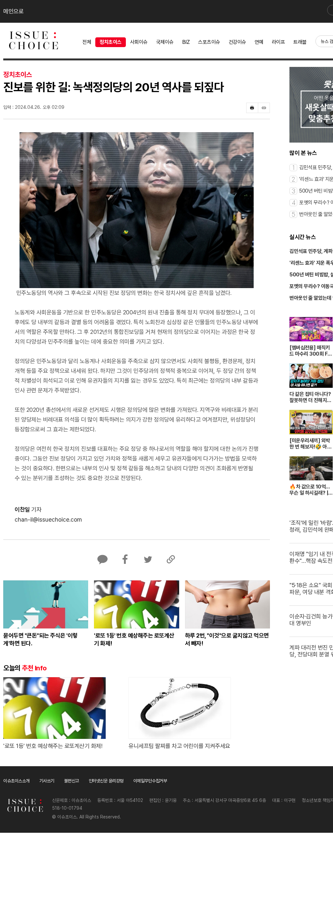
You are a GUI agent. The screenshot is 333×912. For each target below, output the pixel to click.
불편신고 (71, 780)
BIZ (186, 42)
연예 (259, 42)
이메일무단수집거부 (150, 780)
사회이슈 (139, 42)
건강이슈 (237, 42)
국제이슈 (165, 42)
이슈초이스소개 (16, 780)
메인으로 (13, 11)
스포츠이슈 (209, 42)
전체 (86, 42)
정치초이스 (111, 42)
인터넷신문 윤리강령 (106, 780)
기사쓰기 (46, 780)
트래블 (300, 42)
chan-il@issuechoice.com (48, 519)
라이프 (278, 42)
